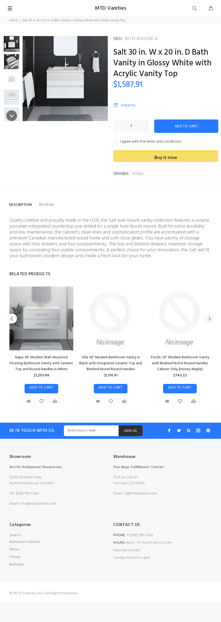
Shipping (128, 105)
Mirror (14, 549)
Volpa (137, 174)
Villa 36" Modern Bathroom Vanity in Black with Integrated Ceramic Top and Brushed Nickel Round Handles (110, 363)
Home (13, 20)
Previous (12, 318)
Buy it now (165, 158)
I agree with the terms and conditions (150, 142)
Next (209, 318)
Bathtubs (16, 564)
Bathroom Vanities (24, 542)
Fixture (14, 557)
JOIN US (130, 431)
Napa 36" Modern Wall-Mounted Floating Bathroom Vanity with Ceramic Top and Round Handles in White (41, 363)
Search (15, 535)
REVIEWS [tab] (46, 205)
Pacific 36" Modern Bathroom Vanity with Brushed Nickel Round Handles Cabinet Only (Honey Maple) (180, 363)
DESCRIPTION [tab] (20, 205)
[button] (11, 44)
